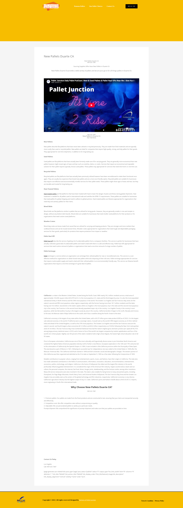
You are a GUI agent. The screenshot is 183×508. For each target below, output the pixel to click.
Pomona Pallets (79, 6)
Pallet (45, 256)
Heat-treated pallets (50, 194)
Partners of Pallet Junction (87, 500)
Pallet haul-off (48, 241)
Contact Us (110, 6)
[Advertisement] (91, 26)
